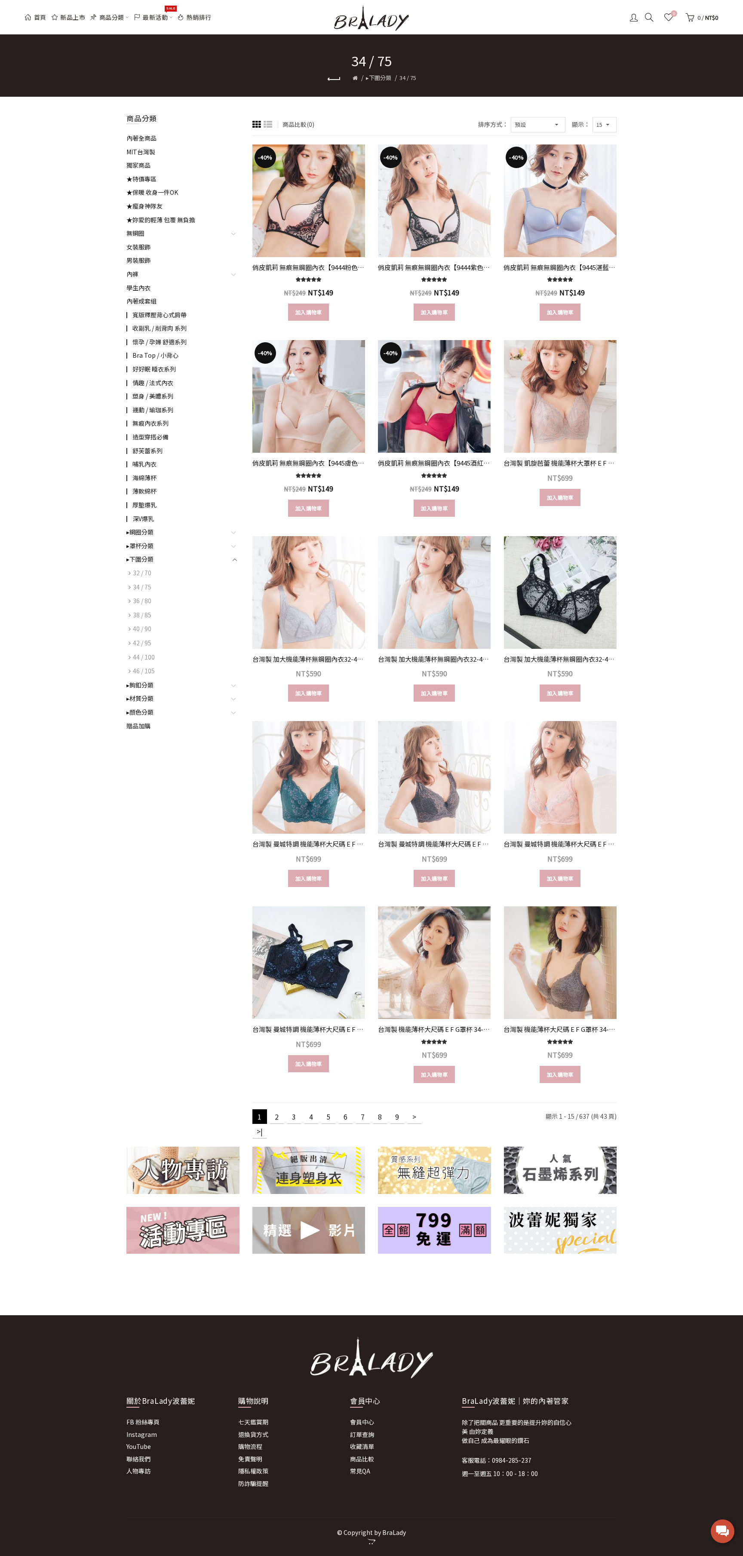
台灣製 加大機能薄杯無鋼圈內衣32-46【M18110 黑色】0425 (560, 658)
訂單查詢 (362, 1434)
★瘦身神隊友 (144, 206)
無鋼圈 (135, 233)
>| (260, 1131)
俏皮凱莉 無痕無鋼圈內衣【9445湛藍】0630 (560, 267)
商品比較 (362, 1459)
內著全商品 (141, 138)
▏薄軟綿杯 (141, 491)
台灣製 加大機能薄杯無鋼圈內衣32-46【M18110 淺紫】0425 (308, 658)
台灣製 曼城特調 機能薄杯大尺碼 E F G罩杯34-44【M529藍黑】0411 (308, 1029)
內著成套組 (141, 301)
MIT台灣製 (140, 151)
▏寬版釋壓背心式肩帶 (156, 314)
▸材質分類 (140, 698)
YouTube (138, 1446)
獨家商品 (138, 165)
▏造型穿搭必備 (147, 437)
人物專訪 (138, 1471)
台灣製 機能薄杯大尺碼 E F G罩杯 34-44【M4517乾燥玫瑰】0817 (434, 1029)
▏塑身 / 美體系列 (149, 396)
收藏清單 (362, 1446)
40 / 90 (142, 628)
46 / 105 (144, 670)
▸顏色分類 (140, 712)
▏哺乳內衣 (141, 464)
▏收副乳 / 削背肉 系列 (156, 328)
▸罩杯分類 (140, 545)
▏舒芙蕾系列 (144, 450)
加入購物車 (308, 312)
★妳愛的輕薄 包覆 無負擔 (160, 219)
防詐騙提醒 (253, 1483)
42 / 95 (142, 642)
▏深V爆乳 (140, 518)
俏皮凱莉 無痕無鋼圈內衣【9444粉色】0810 (308, 267)
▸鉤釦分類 (140, 685)
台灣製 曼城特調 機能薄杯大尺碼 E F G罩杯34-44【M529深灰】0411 (434, 843)
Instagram (141, 1434)
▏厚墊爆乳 (141, 504)
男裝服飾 (138, 260)
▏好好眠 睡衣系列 (151, 369)
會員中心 (362, 1422)
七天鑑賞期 (253, 1422)
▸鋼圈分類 (140, 532)
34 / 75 (407, 78)
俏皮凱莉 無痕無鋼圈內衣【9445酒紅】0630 (434, 462)
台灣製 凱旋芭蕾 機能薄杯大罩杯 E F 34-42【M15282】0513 (560, 462)
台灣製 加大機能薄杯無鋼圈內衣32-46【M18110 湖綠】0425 (434, 658)
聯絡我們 (138, 1459)
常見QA (360, 1471)
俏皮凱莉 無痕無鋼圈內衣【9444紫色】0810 (434, 267)
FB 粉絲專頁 (143, 1422)
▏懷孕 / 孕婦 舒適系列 (156, 342)
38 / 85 (142, 615)
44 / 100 (144, 657)
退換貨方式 (253, 1434)
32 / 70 (142, 572)
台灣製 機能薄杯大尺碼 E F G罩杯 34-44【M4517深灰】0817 (560, 1029)
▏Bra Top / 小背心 (152, 355)
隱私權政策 (253, 1471)
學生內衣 (138, 287)
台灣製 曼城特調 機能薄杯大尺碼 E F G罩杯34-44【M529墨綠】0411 (308, 843)
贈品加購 (138, 725)
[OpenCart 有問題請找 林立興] (371, 1541)
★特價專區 (141, 179)
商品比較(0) (298, 124)
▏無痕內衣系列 (147, 423)
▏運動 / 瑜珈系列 (149, 409)
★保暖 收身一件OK (152, 192)
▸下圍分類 (378, 78)
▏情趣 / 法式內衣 (149, 382)
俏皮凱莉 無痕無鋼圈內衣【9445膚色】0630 (308, 462)
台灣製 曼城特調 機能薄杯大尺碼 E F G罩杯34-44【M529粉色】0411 (560, 843)
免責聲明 (250, 1459)
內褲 (132, 274)
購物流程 (250, 1446)
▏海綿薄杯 (141, 477)
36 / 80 (142, 600)
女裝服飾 (138, 246)
